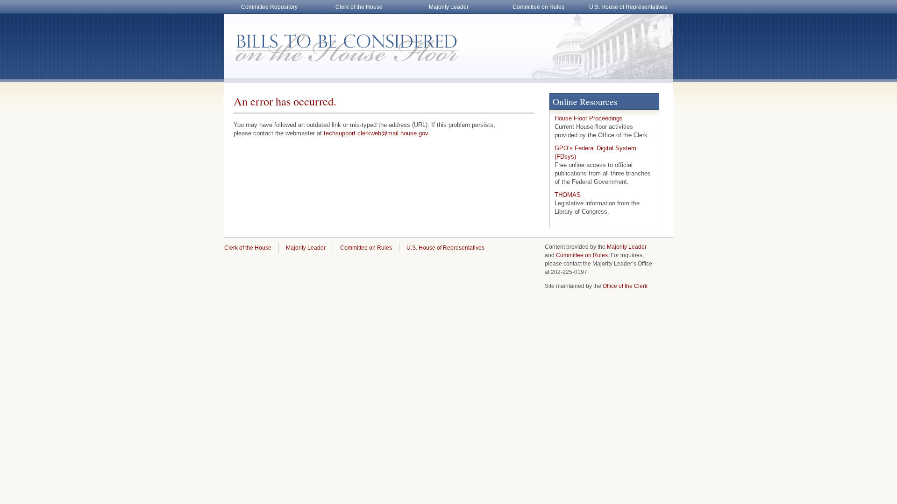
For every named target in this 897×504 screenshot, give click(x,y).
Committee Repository (269, 7)
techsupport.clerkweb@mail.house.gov (376, 133)
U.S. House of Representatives (628, 7)
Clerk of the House (359, 7)
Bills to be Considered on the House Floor (341, 42)
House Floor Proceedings (589, 118)
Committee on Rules (538, 7)
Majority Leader (449, 7)
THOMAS (568, 194)
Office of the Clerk (625, 286)
